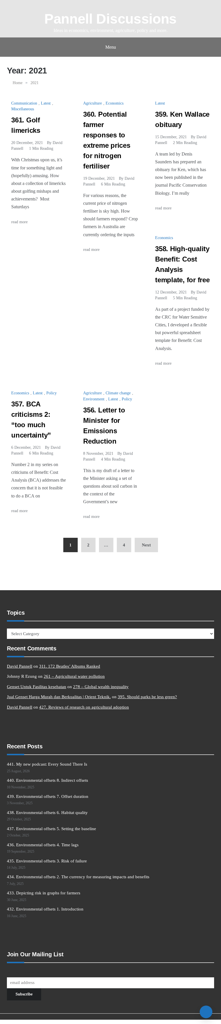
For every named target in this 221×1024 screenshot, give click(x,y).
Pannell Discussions (110, 19)
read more (20, 222)
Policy (51, 393)
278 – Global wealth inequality (101, 686)
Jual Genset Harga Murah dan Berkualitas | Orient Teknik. (59, 696)
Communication (24, 103)
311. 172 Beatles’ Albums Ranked (69, 666)
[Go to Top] (206, 1012)
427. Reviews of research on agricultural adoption (84, 707)
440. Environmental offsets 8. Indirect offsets (47, 780)
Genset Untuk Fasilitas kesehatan (36, 686)
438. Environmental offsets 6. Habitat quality (47, 812)
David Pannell (19, 666)
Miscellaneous (22, 109)
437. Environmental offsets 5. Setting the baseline (51, 828)
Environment (93, 399)
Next (146, 545)
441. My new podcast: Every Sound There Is (47, 764)
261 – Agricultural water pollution (74, 676)
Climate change (118, 393)
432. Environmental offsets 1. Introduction (45, 909)
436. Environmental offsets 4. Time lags (43, 845)
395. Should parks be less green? (147, 696)
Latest (46, 103)
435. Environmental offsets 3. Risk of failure (47, 861)
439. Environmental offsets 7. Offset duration (47, 796)
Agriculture (92, 103)
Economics (114, 103)
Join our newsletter (23, 972)
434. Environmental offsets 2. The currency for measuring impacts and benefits (78, 877)
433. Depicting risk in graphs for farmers (43, 893)
